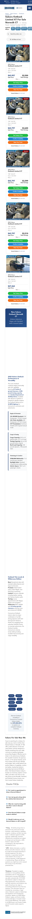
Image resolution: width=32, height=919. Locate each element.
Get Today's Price (18, 82)
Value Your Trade (18, 89)
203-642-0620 (22, 93)
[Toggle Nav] (29, 8)
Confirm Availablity (18, 86)
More (17, 79)
